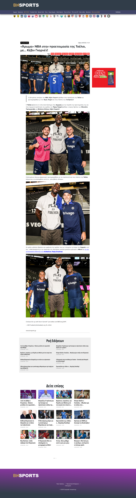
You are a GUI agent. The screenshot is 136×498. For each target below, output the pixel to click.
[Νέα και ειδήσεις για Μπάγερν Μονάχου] (94, 16)
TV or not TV (75, 12)
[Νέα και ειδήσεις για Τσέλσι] (90, 16)
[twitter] (122, 475)
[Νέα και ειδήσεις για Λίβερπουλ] (83, 16)
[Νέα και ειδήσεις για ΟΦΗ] (39, 16)
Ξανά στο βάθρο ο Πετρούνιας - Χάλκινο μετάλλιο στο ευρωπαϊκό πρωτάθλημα (35, 346)
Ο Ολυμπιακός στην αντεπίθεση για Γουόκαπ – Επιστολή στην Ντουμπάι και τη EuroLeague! (72, 360)
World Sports (60, 12)
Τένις (46, 12)
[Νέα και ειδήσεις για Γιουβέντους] (101, 16)
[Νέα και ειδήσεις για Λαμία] (32, 16)
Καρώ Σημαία (52, 12)
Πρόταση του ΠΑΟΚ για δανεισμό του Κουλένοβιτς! (81, 422)
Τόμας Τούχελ (65, 54)
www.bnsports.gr (31, 330)
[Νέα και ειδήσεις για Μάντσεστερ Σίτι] (76, 16)
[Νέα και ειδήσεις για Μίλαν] (105, 16)
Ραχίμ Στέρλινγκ (78, 54)
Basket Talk (41, 12)
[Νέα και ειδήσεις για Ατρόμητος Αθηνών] (25, 16)
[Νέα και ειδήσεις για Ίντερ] (108, 16)
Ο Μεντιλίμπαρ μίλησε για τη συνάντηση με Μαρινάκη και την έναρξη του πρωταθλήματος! (36, 367)
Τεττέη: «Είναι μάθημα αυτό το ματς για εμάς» (62, 442)
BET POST (26, 12)
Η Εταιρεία (68, 486)
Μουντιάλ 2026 (96, 12)
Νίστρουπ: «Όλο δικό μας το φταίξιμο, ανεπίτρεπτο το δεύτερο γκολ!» (81, 443)
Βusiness (88, 12)
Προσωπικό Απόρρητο (73, 484)
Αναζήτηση (118, 12)
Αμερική (84, 54)
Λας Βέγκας (71, 54)
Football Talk (33, 12)
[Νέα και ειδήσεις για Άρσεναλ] (79, 16)
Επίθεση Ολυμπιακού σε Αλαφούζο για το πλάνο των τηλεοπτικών (35, 359)
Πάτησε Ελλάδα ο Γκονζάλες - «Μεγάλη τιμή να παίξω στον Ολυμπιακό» (72, 353)
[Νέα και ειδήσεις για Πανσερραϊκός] (50, 16)
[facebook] (120, 475)
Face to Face (67, 12)
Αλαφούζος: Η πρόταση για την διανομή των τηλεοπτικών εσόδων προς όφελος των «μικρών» (72, 346)
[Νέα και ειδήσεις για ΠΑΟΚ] (54, 16)
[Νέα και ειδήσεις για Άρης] (18, 16)
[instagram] (117, 475)
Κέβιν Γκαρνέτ (58, 54)
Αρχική (15, 12)
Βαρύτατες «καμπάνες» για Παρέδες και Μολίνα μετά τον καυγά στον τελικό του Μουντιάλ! (36, 353)
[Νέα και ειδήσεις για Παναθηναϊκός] (43, 16)
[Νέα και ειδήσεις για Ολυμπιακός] (36, 16)
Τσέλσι (52, 54)
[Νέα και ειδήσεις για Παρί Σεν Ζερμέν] (97, 16)
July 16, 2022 (47, 325)
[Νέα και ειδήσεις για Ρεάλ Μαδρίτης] (65, 16)
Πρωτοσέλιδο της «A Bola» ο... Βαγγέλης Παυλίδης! (67, 366)
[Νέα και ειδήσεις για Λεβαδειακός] (61, 16)
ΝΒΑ (88, 54)
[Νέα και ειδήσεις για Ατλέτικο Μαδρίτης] (72, 16)
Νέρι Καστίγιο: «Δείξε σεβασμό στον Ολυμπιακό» (28, 442)
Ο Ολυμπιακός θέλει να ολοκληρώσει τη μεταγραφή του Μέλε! (44, 443)
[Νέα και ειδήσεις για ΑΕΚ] (14, 16)
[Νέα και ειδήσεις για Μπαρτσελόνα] (68, 16)
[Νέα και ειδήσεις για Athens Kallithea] (58, 16)
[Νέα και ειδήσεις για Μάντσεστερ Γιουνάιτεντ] (86, 16)
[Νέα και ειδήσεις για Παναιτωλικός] (47, 16)
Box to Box (82, 12)
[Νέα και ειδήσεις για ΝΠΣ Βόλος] (29, 16)
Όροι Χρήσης (60, 484)
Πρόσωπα (20, 12)
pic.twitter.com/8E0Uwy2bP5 (57, 322)
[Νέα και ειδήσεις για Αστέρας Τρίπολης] (21, 16)
